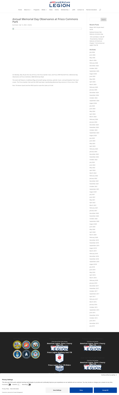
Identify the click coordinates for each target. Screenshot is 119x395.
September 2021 (94, 189)
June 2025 (92, 76)
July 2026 (92, 52)
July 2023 (92, 138)
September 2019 (94, 245)
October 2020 (93, 219)
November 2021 (94, 184)
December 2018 (94, 256)
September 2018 (94, 261)
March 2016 (93, 302)
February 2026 (94, 63)
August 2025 (93, 74)
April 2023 (92, 146)
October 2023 (93, 130)
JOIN (73, 10)
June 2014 (92, 320)
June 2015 (92, 312)
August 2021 (93, 192)
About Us (27, 10)
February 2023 (94, 149)
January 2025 (93, 90)
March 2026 (93, 60)
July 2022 (92, 162)
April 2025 (92, 82)
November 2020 (94, 216)
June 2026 (92, 55)
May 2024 (92, 111)
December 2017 (94, 286)
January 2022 (93, 178)
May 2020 (92, 229)
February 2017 (94, 299)
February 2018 (94, 280)
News (51, 10)
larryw (16, 25)
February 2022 (94, 176)
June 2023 (92, 141)
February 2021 (94, 208)
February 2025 (94, 87)
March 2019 (93, 251)
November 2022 (94, 157)
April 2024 (92, 114)
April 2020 (92, 232)
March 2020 (93, 235)
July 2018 (92, 267)
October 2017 (93, 291)
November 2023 (94, 127)
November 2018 (94, 259)
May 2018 (92, 272)
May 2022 (92, 167)
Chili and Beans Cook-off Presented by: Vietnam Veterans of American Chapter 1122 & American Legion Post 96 (97, 41)
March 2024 (93, 116)
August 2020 (93, 224)
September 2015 (94, 310)
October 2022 (93, 159)
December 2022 (94, 154)
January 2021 (93, 210)
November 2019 (94, 243)
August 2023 (93, 135)
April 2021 (92, 202)
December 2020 (94, 213)
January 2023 (93, 151)
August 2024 (93, 103)
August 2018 (93, 264)
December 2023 (94, 125)
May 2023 (92, 143)
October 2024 (93, 98)
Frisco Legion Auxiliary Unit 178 (59, 352)
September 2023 (94, 133)
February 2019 (94, 253)
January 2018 (93, 283)
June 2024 (92, 108)
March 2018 (93, 277)
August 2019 (93, 248)
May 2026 (92, 57)
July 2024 (92, 106)
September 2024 (94, 100)
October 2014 (93, 318)
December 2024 (94, 92)
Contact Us (80, 10)
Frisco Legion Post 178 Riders (59, 365)
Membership (64, 10)
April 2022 (92, 170)
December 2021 (94, 181)
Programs (36, 10)
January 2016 (93, 304)
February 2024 (94, 119)
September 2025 (94, 71)
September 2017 (94, 294)
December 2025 (94, 65)
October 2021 (93, 186)
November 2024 (94, 95)
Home (20, 10)
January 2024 (93, 122)
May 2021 (92, 200)
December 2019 (94, 240)
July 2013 (92, 326)
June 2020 (92, 227)
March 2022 (93, 173)
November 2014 (94, 315)
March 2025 (93, 84)
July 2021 (92, 194)
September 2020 (94, 221)
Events (57, 10)
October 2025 (93, 68)
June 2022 (92, 165)
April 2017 (92, 296)
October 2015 (93, 307)
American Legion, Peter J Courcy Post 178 (59, 344)
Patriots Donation (91, 10)
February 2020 (94, 237)
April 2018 (92, 275)
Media (43, 10)
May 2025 (92, 79)
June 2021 (92, 197)
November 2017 (94, 288)
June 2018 (92, 269)
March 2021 (93, 205)
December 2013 (94, 323)
